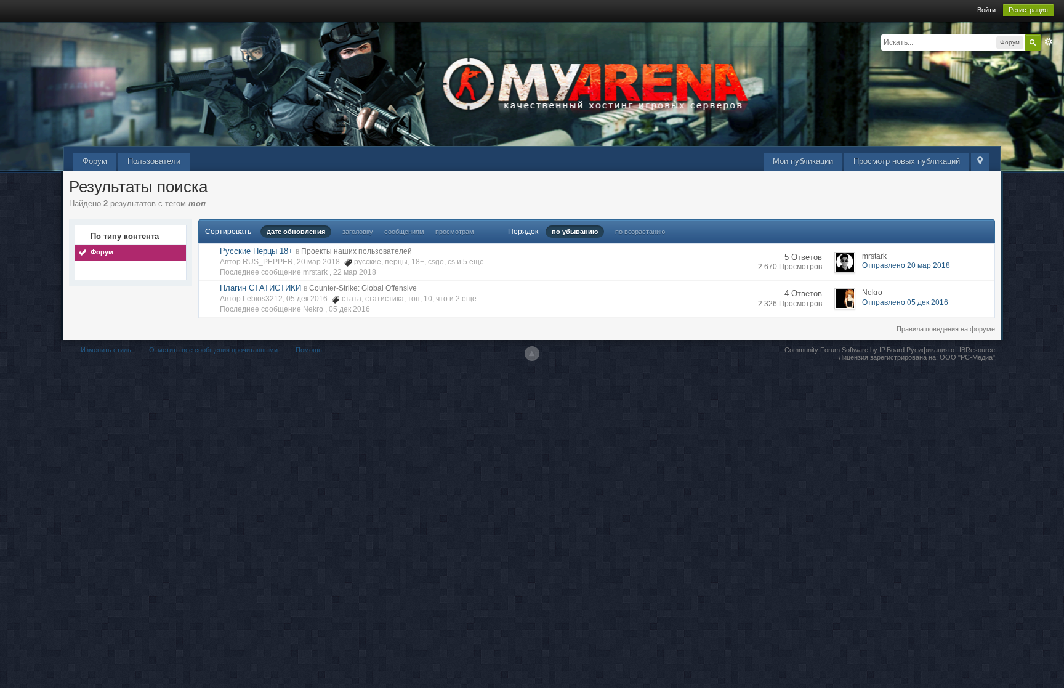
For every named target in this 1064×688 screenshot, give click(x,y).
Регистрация (1028, 10)
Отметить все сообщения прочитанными (213, 350)
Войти (986, 10)
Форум (95, 161)
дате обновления (296, 231)
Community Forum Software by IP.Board (844, 350)
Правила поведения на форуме (946, 329)
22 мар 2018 (354, 272)
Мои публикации (803, 161)
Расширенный (1049, 42)
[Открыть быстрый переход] (980, 162)
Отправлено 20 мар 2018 (906, 265)
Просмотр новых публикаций (906, 161)
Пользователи (153, 161)
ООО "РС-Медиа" (967, 357)
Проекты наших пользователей (356, 251)
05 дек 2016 (349, 309)
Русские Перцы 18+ (256, 251)
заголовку (357, 231)
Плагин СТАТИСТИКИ (260, 288)
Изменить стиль (106, 350)
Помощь (309, 350)
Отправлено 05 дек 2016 (905, 302)
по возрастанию (640, 231)
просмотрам (454, 231)
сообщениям (404, 231)
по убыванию (575, 231)
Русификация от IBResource (950, 350)
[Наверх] (532, 353)
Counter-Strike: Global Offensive (363, 288)
